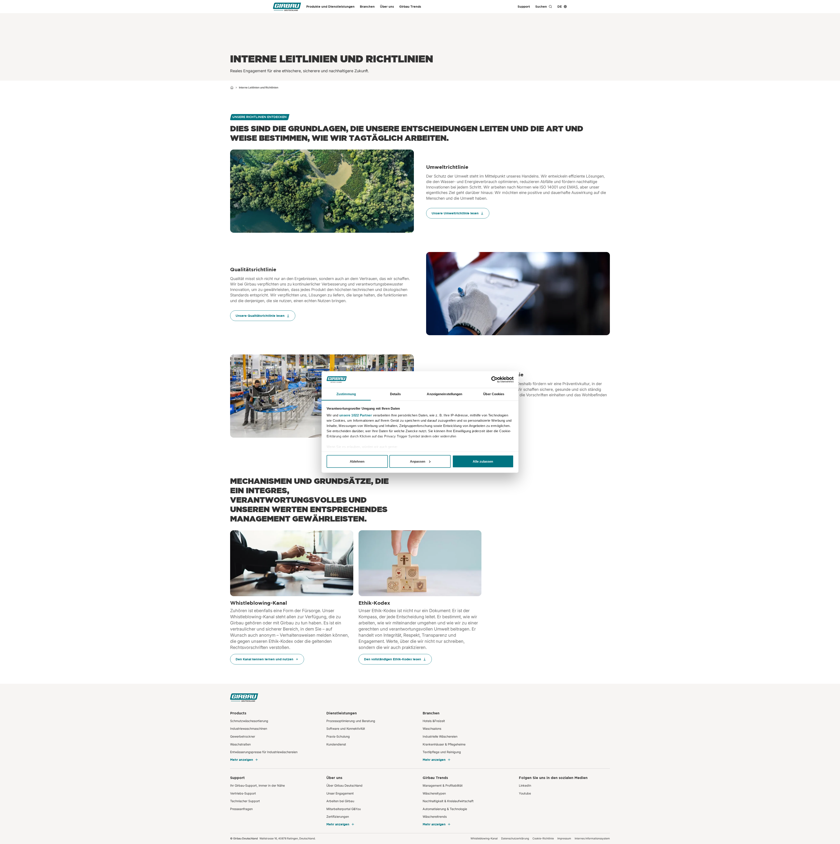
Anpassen (417, 461)
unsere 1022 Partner (355, 415)
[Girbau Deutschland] (287, 7)
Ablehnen (357, 461)
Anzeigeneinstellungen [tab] (444, 394)
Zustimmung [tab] (346, 394)
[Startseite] (232, 87)
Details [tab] (395, 394)
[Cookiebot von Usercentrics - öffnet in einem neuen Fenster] (494, 379)
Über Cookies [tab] (493, 394)
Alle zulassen (483, 461)
